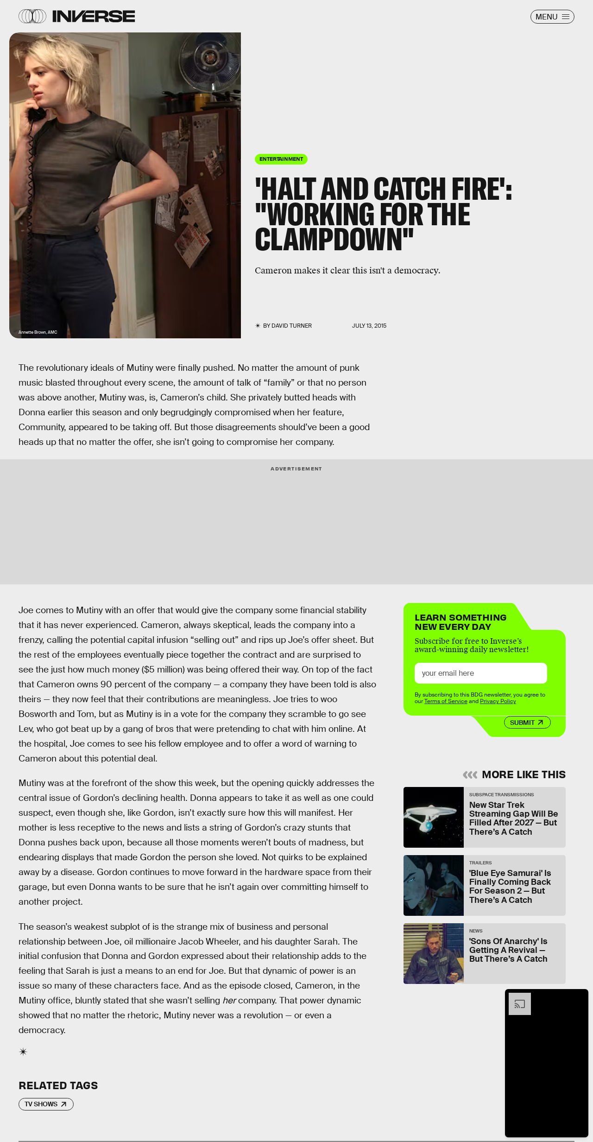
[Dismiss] (578, 997)
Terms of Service (445, 701)
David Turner (291, 326)
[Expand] (515, 997)
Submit (522, 722)
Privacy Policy (498, 701)
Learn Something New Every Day (461, 621)
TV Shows (41, 1104)
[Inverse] (94, 16)
